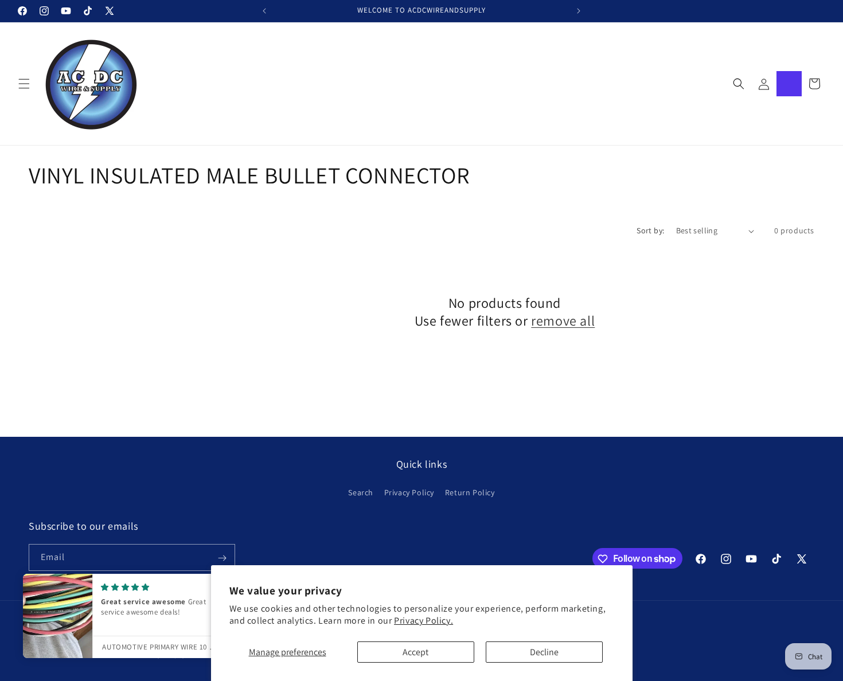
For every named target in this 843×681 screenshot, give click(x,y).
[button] (24, 83)
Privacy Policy (409, 492)
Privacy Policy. (423, 621)
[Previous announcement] (264, 11)
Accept (415, 652)
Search (360, 492)
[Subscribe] (222, 558)
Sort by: (650, 230)
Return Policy (470, 492)
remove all (563, 321)
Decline (544, 652)
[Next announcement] (578, 11)
